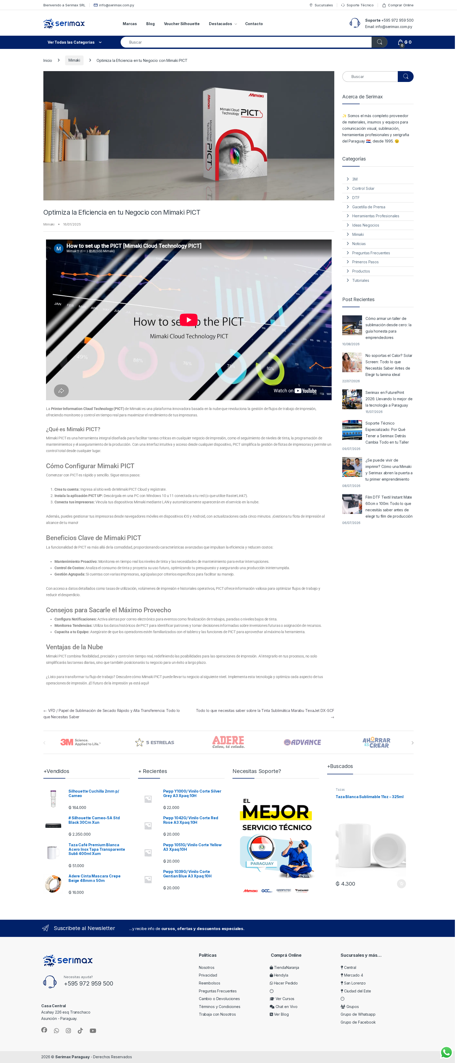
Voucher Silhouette (182, 23)
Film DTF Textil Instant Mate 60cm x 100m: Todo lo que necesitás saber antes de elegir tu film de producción (389, 506)
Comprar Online (401, 5)
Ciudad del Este (357, 991)
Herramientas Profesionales (375, 216)
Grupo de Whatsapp (358, 1014)
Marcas (130, 23)
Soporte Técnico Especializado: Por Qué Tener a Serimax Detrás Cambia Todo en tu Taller (387, 432)
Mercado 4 (353, 975)
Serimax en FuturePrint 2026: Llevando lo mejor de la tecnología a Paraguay (388, 398)
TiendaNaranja (286, 967)
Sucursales (324, 5)
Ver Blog (281, 1014)
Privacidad (208, 975)
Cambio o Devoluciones (219, 998)
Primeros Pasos (365, 262)
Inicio (47, 60)
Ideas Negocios (365, 225)
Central (349, 967)
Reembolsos (209, 983)
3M (355, 179)
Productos (361, 271)
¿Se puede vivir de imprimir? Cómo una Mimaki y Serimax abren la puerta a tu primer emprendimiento (389, 469)
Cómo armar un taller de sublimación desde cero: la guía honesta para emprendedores (388, 328)
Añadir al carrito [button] (400, 883)
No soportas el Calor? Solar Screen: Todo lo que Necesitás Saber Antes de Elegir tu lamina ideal (388, 365)
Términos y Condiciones (219, 1006)
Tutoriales (360, 280)
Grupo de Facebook (358, 1022)
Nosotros (206, 967)
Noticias (359, 243)
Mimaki (74, 60)
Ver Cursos (284, 998)
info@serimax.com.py (116, 5)
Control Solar (363, 188)
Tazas (340, 790)
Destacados (220, 23)
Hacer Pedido (285, 983)
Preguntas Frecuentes (371, 253)
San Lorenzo (354, 983)
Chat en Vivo (286, 1006)
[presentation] (412, 743)
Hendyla (280, 975)
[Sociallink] (44, 1030)
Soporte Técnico (360, 5)
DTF (356, 197)
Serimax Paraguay (72, 1057)
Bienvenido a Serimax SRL (64, 5)
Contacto (254, 23)
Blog (150, 23)
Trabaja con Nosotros (217, 1014)
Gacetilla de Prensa (368, 207)
